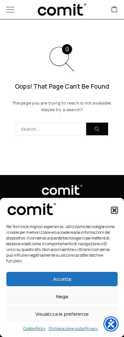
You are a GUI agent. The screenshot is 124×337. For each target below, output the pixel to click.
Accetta (62, 279)
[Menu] (10, 9)
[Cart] (114, 9)
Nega (62, 296)
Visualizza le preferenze (62, 314)
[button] (114, 210)
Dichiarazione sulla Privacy (73, 328)
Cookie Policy (34, 328)
